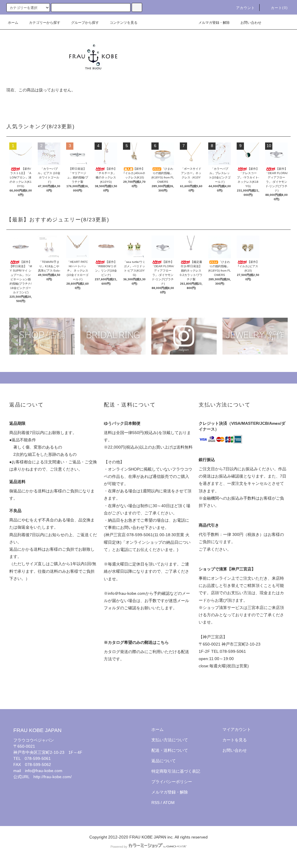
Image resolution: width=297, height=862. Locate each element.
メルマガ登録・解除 (214, 23)
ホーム (13, 23)
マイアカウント (236, 729)
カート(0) (279, 8)
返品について (163, 760)
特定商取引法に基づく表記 (175, 771)
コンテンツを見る (123, 23)
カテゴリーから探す (44, 23)
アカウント (245, 8)
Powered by (119, 846)
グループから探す (85, 23)
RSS (155, 802)
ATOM (169, 802)
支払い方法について (169, 740)
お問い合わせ (250, 23)
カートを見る (234, 740)
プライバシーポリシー (171, 781)
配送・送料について (169, 750)
